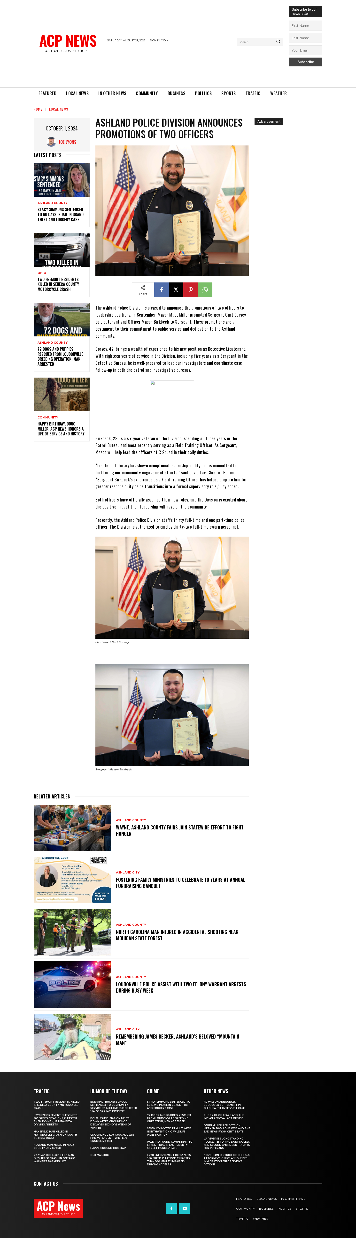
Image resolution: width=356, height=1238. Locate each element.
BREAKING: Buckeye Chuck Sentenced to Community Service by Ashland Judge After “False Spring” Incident (113, 1106)
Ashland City (127, 872)
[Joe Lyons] (52, 142)
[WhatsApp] (205, 289)
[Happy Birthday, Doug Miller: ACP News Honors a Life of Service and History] (62, 394)
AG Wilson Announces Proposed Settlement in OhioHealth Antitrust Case (224, 1105)
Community (48, 417)
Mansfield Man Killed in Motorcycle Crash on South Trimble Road (55, 1134)
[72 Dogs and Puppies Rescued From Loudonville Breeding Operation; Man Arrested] (62, 319)
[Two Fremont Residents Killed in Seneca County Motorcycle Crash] (62, 250)
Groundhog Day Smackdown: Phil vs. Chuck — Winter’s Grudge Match (112, 1138)
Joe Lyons (67, 142)
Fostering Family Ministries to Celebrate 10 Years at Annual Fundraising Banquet (180, 882)
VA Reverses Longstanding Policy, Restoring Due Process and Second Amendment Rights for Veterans (227, 1143)
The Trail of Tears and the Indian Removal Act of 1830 (224, 1117)
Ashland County (53, 203)
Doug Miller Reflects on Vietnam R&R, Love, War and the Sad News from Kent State (227, 1128)
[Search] (278, 42)
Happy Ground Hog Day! (108, 1148)
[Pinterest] (190, 289)
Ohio (42, 273)
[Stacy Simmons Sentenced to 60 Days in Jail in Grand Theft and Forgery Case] (62, 180)
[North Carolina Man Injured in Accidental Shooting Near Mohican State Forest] (72, 932)
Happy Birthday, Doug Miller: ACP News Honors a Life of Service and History (61, 429)
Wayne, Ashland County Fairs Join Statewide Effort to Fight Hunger (180, 830)
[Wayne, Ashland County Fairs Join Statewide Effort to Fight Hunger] (72, 828)
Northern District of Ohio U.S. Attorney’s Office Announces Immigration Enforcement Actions (227, 1160)
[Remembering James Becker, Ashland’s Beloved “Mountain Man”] (72, 1037)
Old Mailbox (99, 1155)
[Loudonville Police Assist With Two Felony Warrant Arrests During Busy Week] (72, 984)
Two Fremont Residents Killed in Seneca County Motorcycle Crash (58, 284)
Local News (58, 109)
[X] (176, 289)
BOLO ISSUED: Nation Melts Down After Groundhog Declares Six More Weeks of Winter (110, 1123)
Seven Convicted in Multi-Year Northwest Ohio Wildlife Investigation (169, 1131)
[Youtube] (184, 1208)
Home (38, 109)
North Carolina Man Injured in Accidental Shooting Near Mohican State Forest (177, 935)
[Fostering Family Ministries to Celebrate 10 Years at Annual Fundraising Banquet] (72, 880)
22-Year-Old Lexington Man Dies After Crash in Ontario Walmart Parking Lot (54, 1158)
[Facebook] (161, 289)
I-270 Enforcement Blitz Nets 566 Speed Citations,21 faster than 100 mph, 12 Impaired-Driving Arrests (55, 1120)
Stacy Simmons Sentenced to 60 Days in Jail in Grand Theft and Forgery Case (61, 214)
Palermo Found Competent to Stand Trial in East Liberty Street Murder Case (170, 1145)
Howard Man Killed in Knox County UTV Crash (54, 1146)
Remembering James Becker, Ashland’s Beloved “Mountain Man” (177, 1039)
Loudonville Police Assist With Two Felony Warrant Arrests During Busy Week (181, 987)
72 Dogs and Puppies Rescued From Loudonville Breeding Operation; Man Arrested (60, 356)
